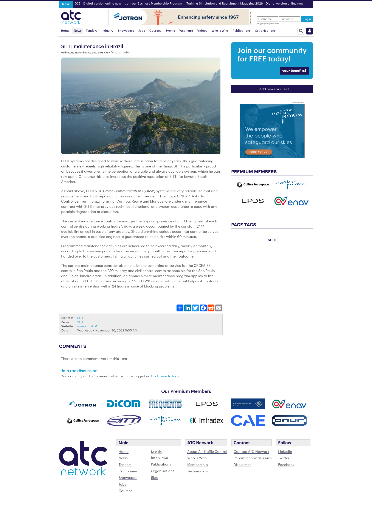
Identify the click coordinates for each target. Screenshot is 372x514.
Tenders (91, 30)
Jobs (141, 30)
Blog (154, 477)
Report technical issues (253, 458)
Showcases (126, 30)
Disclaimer (242, 465)
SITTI (80, 318)
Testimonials (197, 471)
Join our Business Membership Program (141, 3)
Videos (202, 30)
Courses (155, 30)
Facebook (286, 465)
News (78, 30)
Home (65, 30)
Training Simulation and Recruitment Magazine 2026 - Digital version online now (232, 3)
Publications (241, 30)
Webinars (186, 30)
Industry (107, 30)
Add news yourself (274, 89)
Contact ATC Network (251, 451)
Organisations (265, 30)
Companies (128, 471)
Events (170, 30)
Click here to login (165, 376)
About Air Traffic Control (207, 451)
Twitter (283, 458)
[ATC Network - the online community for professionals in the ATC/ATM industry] (71, 15)
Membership (197, 465)
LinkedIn (285, 451)
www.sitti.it (85, 326)
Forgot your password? (268, 24)
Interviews (159, 458)
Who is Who (220, 30)
